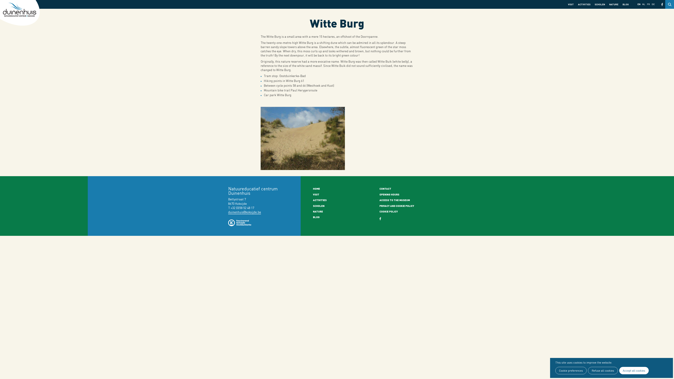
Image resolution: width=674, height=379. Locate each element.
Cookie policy (388, 211)
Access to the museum (394, 200)
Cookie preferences (571, 370)
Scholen (600, 4)
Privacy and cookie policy (396, 205)
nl (643, 4)
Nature (613, 4)
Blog (626, 4)
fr (648, 4)
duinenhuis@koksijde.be (244, 212)
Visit (571, 4)
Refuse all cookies (603, 370)
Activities (584, 4)
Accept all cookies (634, 370)
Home (316, 188)
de (653, 4)
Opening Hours (389, 194)
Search (669, 4)
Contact (385, 188)
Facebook (662, 4)
